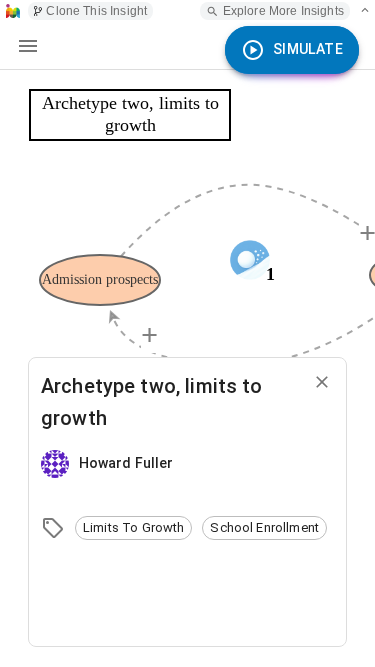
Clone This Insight (96, 11)
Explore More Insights (283, 11)
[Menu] (28, 46)
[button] (133, 528)
